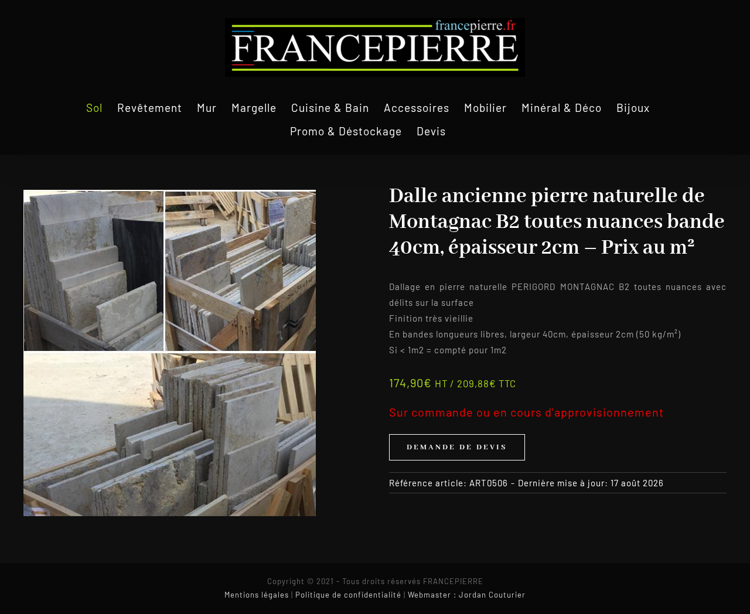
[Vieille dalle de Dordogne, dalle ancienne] (169, 353)
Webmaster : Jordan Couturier (467, 594)
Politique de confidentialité (348, 594)
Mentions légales (256, 594)
